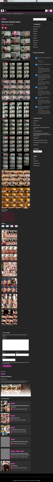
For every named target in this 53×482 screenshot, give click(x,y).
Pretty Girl (17, 451)
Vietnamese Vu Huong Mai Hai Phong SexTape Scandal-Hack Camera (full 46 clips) (20, 454)
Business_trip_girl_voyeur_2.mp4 (8, 213)
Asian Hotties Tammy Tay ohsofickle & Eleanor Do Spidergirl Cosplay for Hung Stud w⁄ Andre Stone (42, 134)
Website (4, 357)
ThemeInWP (37, 480)
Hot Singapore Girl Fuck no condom (40, 142)
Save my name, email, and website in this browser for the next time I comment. (16, 363)
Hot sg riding (35, 120)
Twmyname (35, 144)
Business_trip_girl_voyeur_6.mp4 (8, 218)
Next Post (3, 371)
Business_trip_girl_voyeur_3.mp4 (8, 214)
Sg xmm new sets (36, 125)
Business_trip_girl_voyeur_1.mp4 (8, 212)
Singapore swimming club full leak (40, 140)
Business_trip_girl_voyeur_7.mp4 (8, 219)
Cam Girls (35, 35)
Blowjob (34, 33)
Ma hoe (34, 123)
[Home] (2, 11)
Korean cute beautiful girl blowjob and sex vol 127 (20, 406)
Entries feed (35, 161)
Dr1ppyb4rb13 (46, 97)
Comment (4, 338)
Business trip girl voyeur (11, 22)
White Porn (35, 47)
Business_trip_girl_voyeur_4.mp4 (8, 216)
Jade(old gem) (14, 465)
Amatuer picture (36, 26)
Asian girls (13, 403)
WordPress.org (36, 165)
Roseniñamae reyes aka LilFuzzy (18, 429)
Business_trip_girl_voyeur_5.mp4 (8, 217)
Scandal (21, 451)
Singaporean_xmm (15, 417)
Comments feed (36, 163)
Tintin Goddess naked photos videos (19, 441)
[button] (46, 11)
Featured (35, 38)
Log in (34, 158)
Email (17, 352)
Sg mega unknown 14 (37, 131)
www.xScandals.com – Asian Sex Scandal (26, 4)
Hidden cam (35, 40)
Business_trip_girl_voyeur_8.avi (7, 221)
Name (3, 352)
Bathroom (35, 31)
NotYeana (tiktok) (6, 376)
